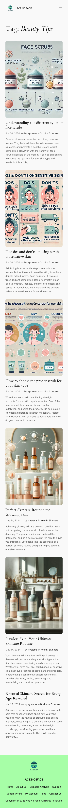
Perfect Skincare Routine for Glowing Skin (27, 512)
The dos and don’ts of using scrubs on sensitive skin (32, 254)
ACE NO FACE (24, 8)
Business (45, 704)
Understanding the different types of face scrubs (34, 125)
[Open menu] (61, 8)
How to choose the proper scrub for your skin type (33, 383)
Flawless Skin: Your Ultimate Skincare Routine (28, 641)
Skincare (53, 133)
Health (44, 520)
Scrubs (44, 133)
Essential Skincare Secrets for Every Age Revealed (33, 695)
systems (32, 133)
